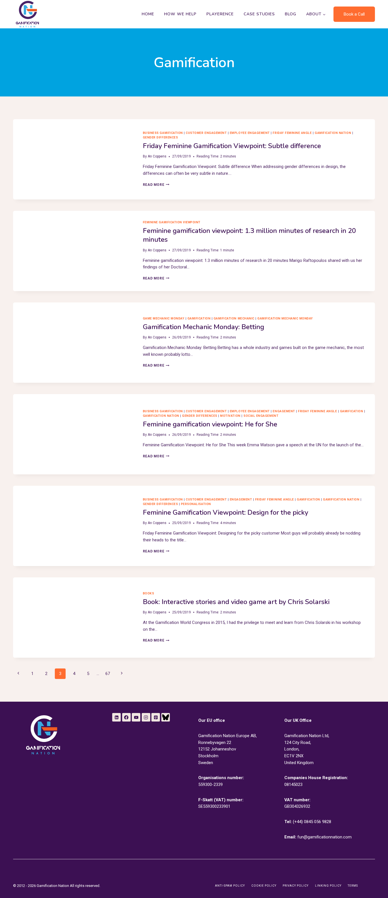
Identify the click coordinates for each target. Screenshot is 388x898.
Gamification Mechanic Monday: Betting (203, 326)
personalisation (196, 504)
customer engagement (206, 133)
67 (107, 673)
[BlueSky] (165, 717)
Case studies (259, 14)
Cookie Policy (263, 885)
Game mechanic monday (164, 318)
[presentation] (73, 159)
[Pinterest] (155, 717)
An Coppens (157, 156)
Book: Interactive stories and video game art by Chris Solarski (236, 601)
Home (148, 14)
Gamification (198, 318)
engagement (284, 411)
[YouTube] (136, 717)
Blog (290, 14)
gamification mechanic (234, 318)
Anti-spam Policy (230, 885)
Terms (353, 885)
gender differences (160, 137)
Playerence (220, 14)
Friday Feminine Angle (292, 133)
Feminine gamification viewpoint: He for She (210, 424)
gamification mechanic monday (285, 318)
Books (148, 593)
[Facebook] (126, 717)
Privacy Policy (295, 885)
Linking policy (328, 885)
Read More (156, 185)
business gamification (163, 133)
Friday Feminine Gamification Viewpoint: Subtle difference (232, 145)
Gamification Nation (333, 133)
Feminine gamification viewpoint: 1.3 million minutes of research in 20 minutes (249, 235)
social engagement (260, 416)
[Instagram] (146, 717)
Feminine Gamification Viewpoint (172, 222)
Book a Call (354, 14)
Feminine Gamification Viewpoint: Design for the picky (225, 512)
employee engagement (250, 133)
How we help (180, 14)
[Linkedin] (116, 717)
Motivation (230, 416)
